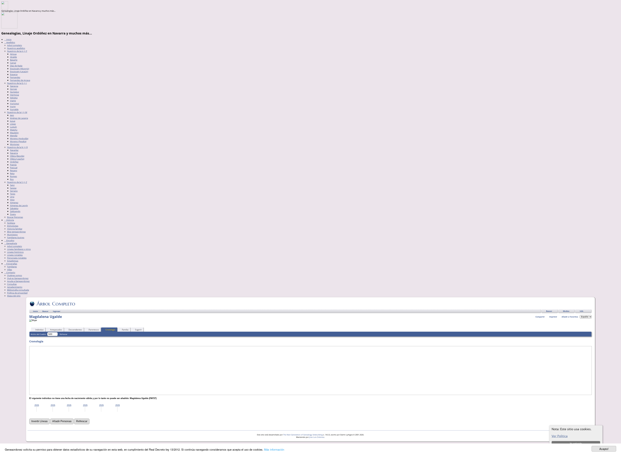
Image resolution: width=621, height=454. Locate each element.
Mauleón (14, 132)
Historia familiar (14, 228)
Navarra (14, 153)
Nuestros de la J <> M (17, 112)
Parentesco (94, 329)
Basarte (13, 59)
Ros (12, 179)
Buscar (549, 311)
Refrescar (63, 334)
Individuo (39, 329)
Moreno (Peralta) (18, 141)
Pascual (13, 167)
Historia (10, 220)
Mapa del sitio (14, 295)
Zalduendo (15, 211)
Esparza (13, 74)
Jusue (12, 121)
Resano (13, 170)
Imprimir (553, 317)
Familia (125, 329)
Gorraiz (13, 89)
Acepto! (604, 449)
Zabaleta (14, 208)
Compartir (540, 317)
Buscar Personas (15, 217)
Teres (12, 193)
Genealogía (11, 243)
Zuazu (13, 214)
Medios (566, 311)
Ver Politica (560, 436)
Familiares (12, 266)
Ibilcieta (13, 97)
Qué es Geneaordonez (17, 278)
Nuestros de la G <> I (17, 83)
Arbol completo (14, 45)
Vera (12, 199)
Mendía (13, 135)
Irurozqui (14, 103)
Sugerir (138, 329)
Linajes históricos (15, 252)
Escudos (10, 240)
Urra (12, 196)
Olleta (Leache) (17, 158)
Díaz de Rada (16, 65)
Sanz (12, 185)
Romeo (13, 176)
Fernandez (15, 77)
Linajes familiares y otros (19, 249)
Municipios (12, 234)
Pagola (13, 164)
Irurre (13, 106)
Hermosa (14, 94)
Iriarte (13, 100)
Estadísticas (12, 260)
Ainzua (13, 54)
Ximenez (14, 202)
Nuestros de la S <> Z (17, 182)
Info (581, 311)
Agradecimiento (14, 287)
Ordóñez (14, 161)
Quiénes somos (14, 275)
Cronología (110, 329)
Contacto (10, 272)
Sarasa (13, 188)
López (13, 123)
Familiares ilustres (15, 237)
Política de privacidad (17, 292)
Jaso (12, 115)
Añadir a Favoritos (570, 317)
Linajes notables (15, 255)
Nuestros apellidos (16, 48)
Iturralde (14, 109)
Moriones (14, 144)
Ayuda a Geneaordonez (18, 281)
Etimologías (12, 225)
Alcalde (13, 56)
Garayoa (14, 86)
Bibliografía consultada (18, 289)
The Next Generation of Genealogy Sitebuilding (303, 434)
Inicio (8, 39)
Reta (12, 173)
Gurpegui (14, 91)
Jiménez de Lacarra (19, 118)
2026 (36, 405)
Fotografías (11, 263)
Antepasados (56, 329)
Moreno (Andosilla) (19, 138)
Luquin (13, 126)
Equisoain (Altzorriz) (19, 68)
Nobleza (11, 222)
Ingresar (56, 311)
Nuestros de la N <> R (17, 147)
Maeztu (13, 129)
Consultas (12, 284)
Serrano (14, 190)
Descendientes (75, 329)
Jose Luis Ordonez (316, 437)
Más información (274, 449)
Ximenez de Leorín (19, 205)
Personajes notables (17, 257)
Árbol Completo (56, 303)
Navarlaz (14, 150)
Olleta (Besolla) (17, 156)
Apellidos (10, 42)
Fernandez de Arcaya (20, 80)
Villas (9, 269)
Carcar (13, 62)
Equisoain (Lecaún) (19, 71)
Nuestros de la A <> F (17, 51)
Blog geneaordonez (16, 231)
